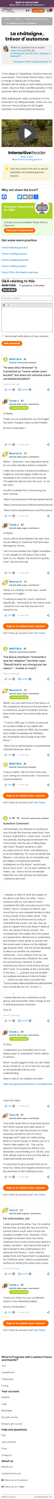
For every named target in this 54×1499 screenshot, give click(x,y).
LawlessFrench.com (11, 1473)
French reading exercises (36, 19)
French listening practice (15, 247)
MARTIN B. (15, 359)
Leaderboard (8, 1372)
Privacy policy (9, 1497)
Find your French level (19, 230)
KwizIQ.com (7, 1466)
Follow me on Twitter (14, 1486)
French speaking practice (15, 259)
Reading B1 (18, 53)
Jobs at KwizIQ (9, 1442)
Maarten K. (15, 453)
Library (18, 19)
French (7, 19)
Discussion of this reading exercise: (32, 61)
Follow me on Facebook (15, 1480)
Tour (4, 1365)
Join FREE (38, 10)
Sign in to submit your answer (25, 626)
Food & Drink (31, 53)
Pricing (5, 1385)
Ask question (12, 343)
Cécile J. (14, 400)
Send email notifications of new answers (26, 336)
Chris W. (14, 1114)
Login (4, 1404)
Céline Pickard (17, 50)
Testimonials (8, 1379)
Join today (39, 633)
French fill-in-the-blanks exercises (20, 272)
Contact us (7, 1455)
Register (6, 1397)
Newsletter (7, 1410)
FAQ (4, 1435)
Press (4, 1448)
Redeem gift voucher (12, 1424)
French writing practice (14, 266)
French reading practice (30, 159)
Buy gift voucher (10, 1417)
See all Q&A (9, 290)
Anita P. (13, 1210)
